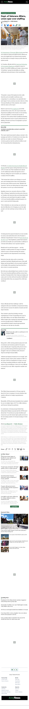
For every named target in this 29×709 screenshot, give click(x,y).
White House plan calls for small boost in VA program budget (17, 332)
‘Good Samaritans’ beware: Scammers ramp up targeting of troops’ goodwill (8, 477)
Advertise (3, 688)
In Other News (5, 454)
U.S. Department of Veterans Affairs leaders (12, 52)
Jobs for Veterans (18, 692)
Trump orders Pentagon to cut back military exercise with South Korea (17, 548)
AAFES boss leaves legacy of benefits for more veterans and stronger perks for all (8, 458)
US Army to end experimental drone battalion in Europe (14, 609)
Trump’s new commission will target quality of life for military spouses (9, 467)
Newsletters (17, 681)
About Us (17, 688)
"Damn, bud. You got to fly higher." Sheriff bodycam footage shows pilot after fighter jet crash (18, 541)
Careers (16, 690)
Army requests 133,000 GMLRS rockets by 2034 (18, 534)
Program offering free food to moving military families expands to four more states (9, 487)
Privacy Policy (4, 679)
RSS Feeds (17, 682)
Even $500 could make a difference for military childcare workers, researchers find (9, 498)
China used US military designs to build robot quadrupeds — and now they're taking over (14, 531)
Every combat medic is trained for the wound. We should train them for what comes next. (13, 618)
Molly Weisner (14, 21)
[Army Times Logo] (8, 2)
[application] (14, 521)
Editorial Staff (4, 693)
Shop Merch (17, 684)
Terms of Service (4, 681)
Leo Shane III (5, 21)
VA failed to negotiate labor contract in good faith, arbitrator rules (13, 129)
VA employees (15, 108)
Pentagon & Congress (8, 13)
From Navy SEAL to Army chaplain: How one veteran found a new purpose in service (14, 613)
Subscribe (17, 679)
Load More (14, 506)
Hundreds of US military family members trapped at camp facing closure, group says (13, 600)
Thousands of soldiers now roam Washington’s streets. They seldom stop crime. (14, 605)
